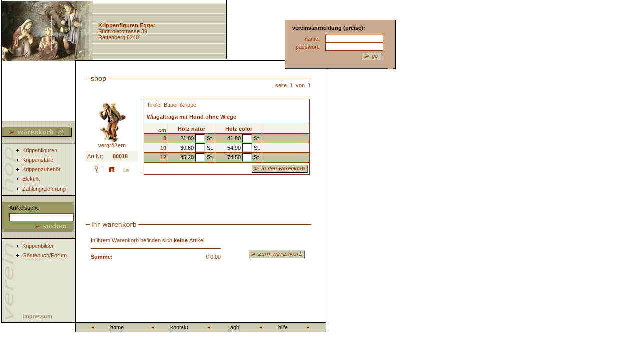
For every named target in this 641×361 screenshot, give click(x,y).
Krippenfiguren (39, 150)
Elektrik (31, 179)
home (117, 327)
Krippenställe (37, 160)
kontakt (179, 327)
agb (234, 327)
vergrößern (112, 145)
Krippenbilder (38, 246)
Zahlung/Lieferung (44, 189)
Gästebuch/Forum (44, 255)
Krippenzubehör (41, 169)
